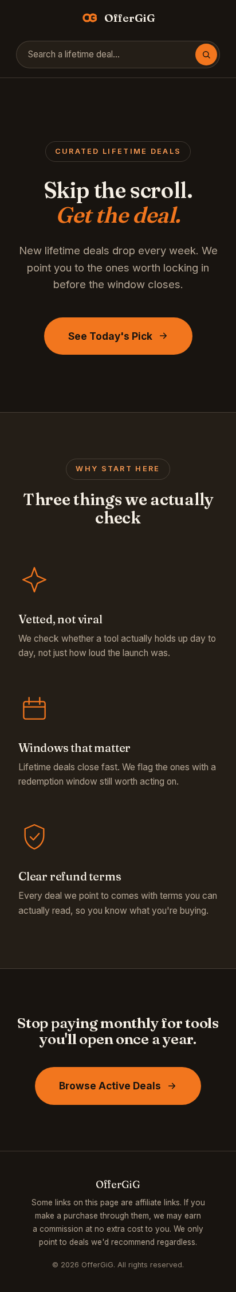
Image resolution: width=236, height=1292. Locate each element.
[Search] (206, 54)
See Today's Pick (110, 336)
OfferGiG (129, 18)
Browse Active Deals (110, 1086)
